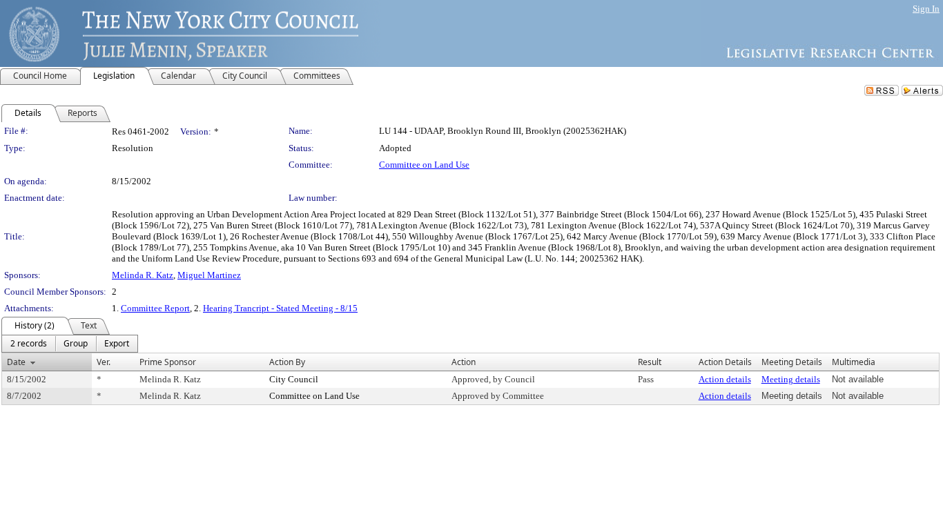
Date (16, 362)
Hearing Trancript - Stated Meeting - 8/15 (280, 308)
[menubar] (69, 344)
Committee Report (155, 308)
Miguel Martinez (209, 275)
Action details (725, 379)
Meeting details (790, 379)
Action (463, 362)
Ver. (103, 362)
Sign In (926, 8)
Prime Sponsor (167, 362)
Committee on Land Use (424, 164)
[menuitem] (28, 343)
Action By (287, 362)
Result (649, 362)
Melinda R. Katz (142, 275)
